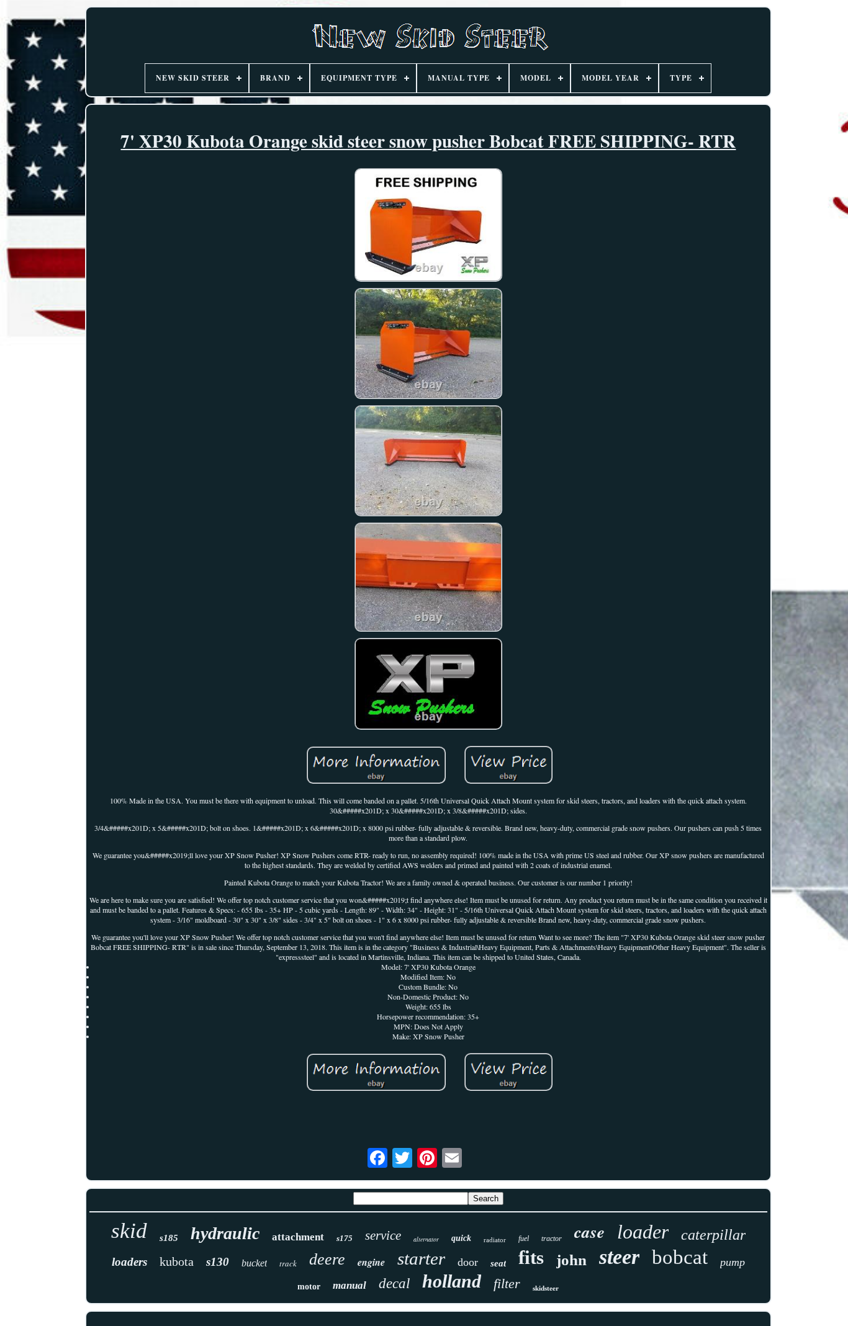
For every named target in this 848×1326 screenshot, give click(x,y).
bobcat (680, 1257)
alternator (426, 1239)
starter (421, 1258)
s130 (217, 1261)
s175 (344, 1238)
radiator (495, 1239)
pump (732, 1262)
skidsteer (546, 1288)
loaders (129, 1261)
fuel (523, 1238)
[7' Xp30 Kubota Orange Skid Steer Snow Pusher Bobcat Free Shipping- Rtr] (428, 226)
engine (371, 1262)
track (288, 1263)
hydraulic (225, 1233)
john (571, 1260)
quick (461, 1238)
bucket (254, 1263)
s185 (169, 1238)
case (589, 1231)
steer (619, 1256)
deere (327, 1259)
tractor (551, 1238)
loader (643, 1232)
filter (507, 1283)
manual (349, 1285)
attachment (298, 1237)
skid (129, 1231)
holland (451, 1281)
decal (394, 1283)
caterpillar (713, 1235)
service (383, 1235)
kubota (177, 1261)
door (468, 1262)
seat (498, 1263)
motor (308, 1286)
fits (531, 1257)
